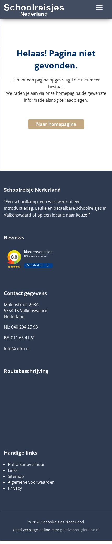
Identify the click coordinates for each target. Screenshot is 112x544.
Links (13, 470)
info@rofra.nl (17, 349)
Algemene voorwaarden (31, 482)
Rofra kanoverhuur (26, 464)
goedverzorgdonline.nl (79, 529)
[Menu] (99, 7)
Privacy (15, 488)
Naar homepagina (56, 124)
